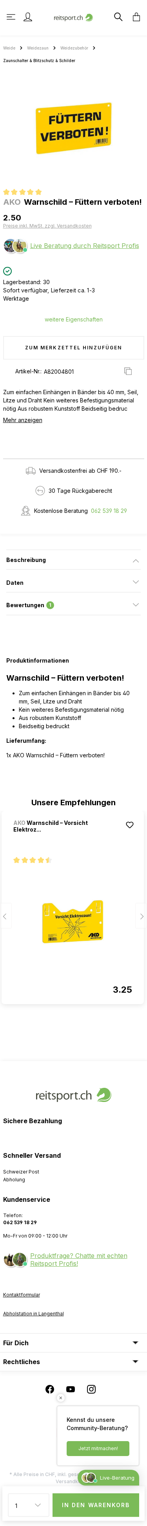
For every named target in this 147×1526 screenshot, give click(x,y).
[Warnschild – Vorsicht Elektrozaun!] (72, 921)
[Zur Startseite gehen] (73, 16)
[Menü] (11, 17)
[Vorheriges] (6, 916)
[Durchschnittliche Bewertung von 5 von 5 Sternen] (25, 193)
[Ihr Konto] (27, 17)
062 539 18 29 (109, 510)
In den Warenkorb (96, 1505)
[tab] (73, 559)
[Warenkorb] (134, 17)
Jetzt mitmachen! (98, 1448)
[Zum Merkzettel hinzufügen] (130, 825)
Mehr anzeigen (22, 420)
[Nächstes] (141, 916)
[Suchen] (117, 17)
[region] (73, 127)
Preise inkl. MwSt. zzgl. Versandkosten (47, 226)
